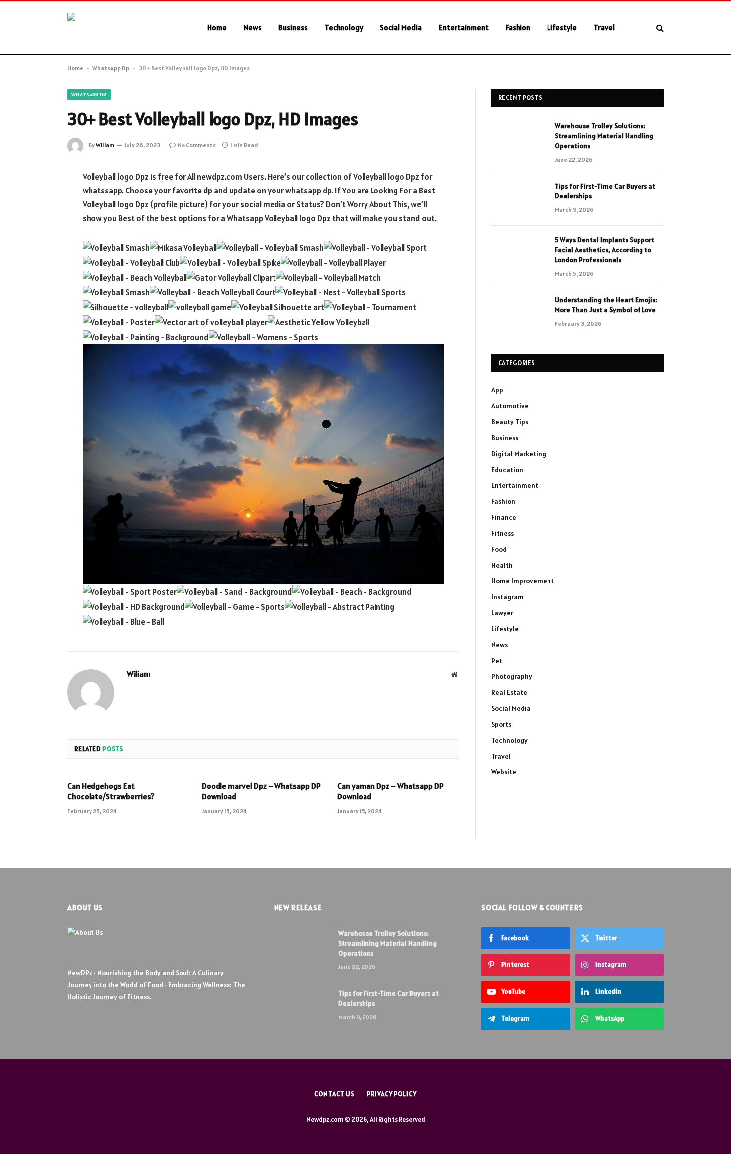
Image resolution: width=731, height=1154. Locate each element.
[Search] (659, 28)
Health (502, 565)
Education (507, 469)
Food (499, 549)
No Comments (197, 145)
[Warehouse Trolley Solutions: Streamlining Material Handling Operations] (518, 139)
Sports (501, 724)
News (253, 27)
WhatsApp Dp (110, 68)
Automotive (510, 405)
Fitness (502, 533)
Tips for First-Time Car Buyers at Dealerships (605, 191)
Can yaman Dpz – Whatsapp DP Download (390, 791)
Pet (496, 660)
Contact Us (334, 1094)
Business (293, 27)
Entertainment (464, 27)
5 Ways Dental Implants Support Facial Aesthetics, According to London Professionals (604, 249)
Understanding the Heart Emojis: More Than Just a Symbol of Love (606, 304)
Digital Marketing (518, 453)
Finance (503, 517)
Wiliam (105, 145)
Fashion (518, 27)
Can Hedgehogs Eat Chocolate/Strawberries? (111, 791)
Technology (344, 27)
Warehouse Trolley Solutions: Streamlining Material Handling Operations (604, 135)
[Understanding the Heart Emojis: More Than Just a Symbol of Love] (518, 313)
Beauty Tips (509, 421)
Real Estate (509, 692)
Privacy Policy (392, 1094)
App (497, 389)
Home (217, 27)
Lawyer (502, 612)
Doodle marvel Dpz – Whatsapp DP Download (261, 791)
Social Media (401, 27)
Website (503, 772)
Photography (511, 676)
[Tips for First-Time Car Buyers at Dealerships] (518, 199)
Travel (604, 27)
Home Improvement (522, 581)
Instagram (507, 596)
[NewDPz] (124, 28)
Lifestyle (562, 27)
